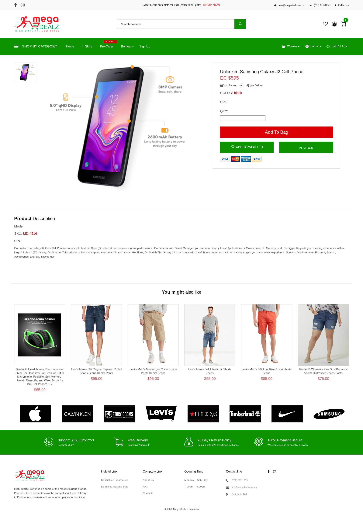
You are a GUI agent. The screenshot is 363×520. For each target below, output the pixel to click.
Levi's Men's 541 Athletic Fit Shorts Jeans (209, 371)
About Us (148, 479)
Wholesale (293, 46)
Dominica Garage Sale (114, 486)
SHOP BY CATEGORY (39, 46)
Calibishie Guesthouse (114, 479)
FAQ (145, 486)
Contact (147, 493)
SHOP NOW (211, 4)
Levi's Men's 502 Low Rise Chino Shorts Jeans (267, 371)
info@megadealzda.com (244, 487)
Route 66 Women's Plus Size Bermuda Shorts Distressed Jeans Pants (323, 371)
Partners (316, 46)
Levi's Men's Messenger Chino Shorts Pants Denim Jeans (153, 371)
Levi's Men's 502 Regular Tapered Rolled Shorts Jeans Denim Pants (96, 371)
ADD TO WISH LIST (249, 147)
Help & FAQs (339, 46)
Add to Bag (276, 132)
